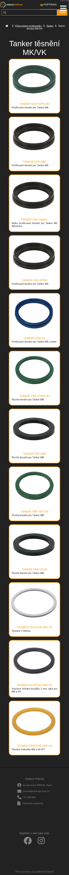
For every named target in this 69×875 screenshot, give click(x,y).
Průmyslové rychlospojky (28, 26)
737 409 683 (29, 797)
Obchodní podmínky (33, 803)
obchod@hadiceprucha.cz (36, 791)
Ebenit (49, 871)
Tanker (49, 26)
